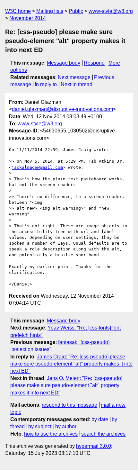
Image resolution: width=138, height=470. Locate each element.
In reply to (46, 84)
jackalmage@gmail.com (37, 167)
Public (76, 11)
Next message (74, 77)
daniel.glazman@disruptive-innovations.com (62, 109)
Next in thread (76, 84)
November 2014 (27, 18)
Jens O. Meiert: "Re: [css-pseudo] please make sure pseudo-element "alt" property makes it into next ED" (66, 385)
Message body (63, 63)
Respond (94, 63)
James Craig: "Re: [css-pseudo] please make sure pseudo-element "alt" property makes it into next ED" (71, 364)
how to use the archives (51, 434)
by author (65, 426)
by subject (39, 426)
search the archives (103, 434)
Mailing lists (49, 11)
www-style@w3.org (111, 11)
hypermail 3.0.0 (93, 446)
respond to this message (69, 405)
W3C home (18, 11)
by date (99, 419)
